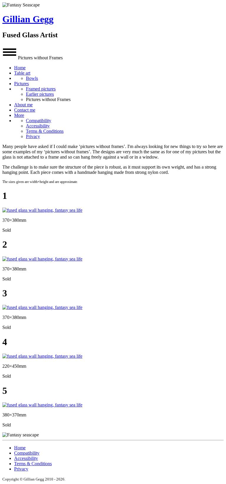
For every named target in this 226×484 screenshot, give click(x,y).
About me (23, 104)
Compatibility (38, 120)
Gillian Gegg (28, 19)
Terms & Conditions (45, 131)
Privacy (33, 136)
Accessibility (38, 125)
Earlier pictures (40, 94)
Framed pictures (41, 88)
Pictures (21, 83)
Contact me (24, 109)
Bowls (32, 78)
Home (20, 67)
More (19, 115)
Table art (22, 72)
